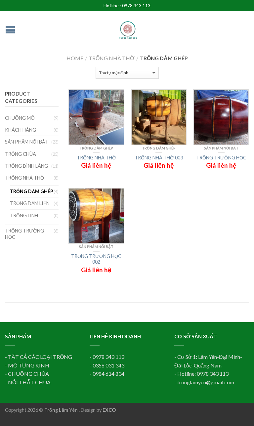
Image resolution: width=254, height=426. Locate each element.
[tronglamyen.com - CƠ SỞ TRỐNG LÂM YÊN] (128, 27)
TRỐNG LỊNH (24, 215)
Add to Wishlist (116, 98)
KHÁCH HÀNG (20, 130)
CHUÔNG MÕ (20, 118)
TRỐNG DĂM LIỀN (30, 203)
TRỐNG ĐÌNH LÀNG (26, 166)
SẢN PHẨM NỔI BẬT (221, 148)
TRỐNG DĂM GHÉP (96, 148)
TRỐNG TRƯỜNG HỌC (24, 234)
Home (74, 58)
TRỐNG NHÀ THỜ (112, 58)
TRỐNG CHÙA (20, 154)
